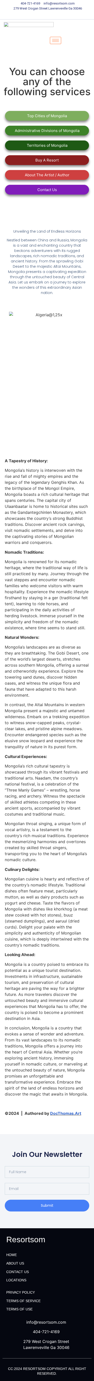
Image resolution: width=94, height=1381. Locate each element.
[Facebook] (29, 14)
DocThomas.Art (65, 1113)
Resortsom (25, 1239)
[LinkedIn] (47, 14)
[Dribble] (56, 14)
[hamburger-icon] (55, 40)
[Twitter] (38, 14)
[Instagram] (64, 14)
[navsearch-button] (75, 41)
